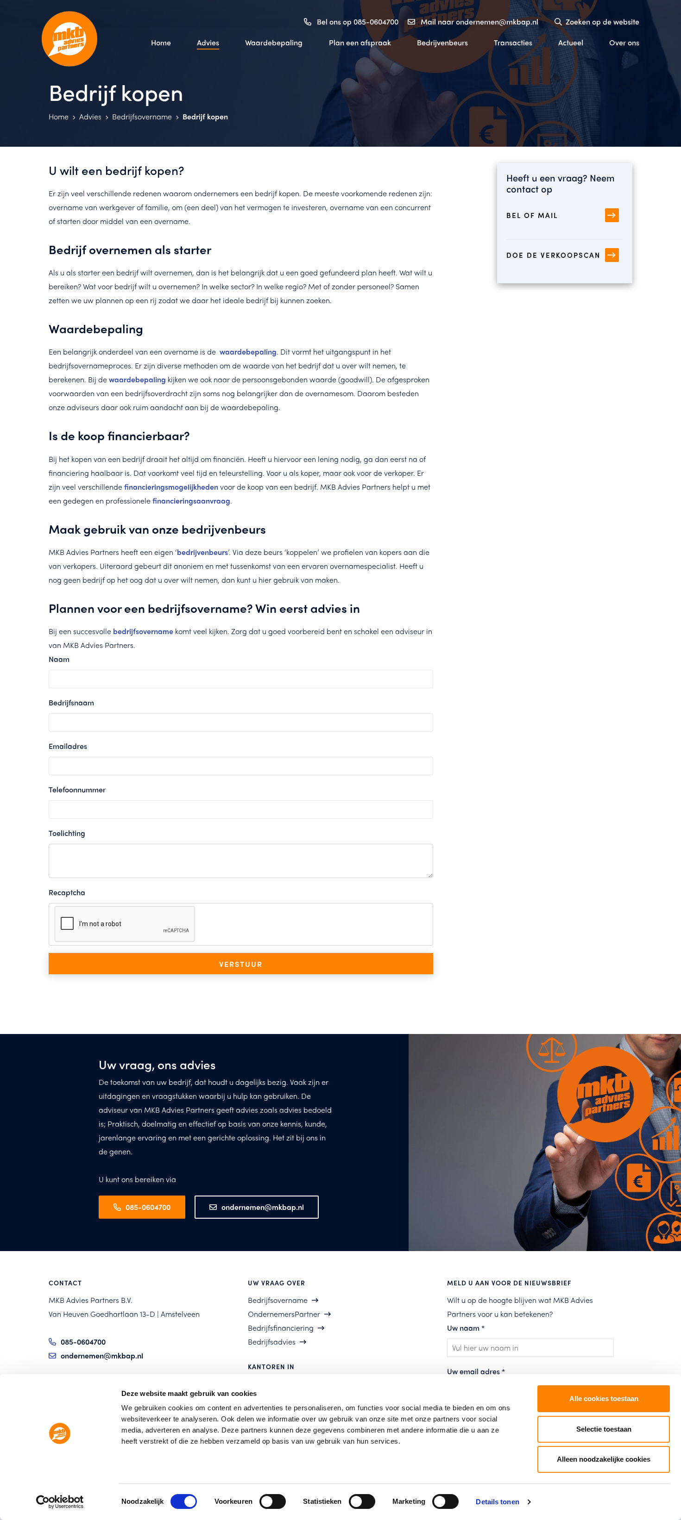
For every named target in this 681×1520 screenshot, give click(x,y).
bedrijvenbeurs (202, 552)
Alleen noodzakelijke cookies (603, 1459)
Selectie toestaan (603, 1429)
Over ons (624, 42)
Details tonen (497, 1502)
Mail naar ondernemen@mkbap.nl (479, 21)
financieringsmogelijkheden (171, 486)
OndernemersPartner (284, 1313)
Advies (208, 42)
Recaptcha (67, 892)
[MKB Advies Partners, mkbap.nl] (86, 39)
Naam (59, 659)
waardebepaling (248, 351)
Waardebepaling (274, 42)
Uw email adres (476, 1371)
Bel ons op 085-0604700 (357, 21)
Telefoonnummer (77, 789)
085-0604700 (148, 1207)
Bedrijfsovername (143, 116)
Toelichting (67, 833)
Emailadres (68, 746)
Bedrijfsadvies (272, 1341)
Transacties (513, 42)
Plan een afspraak (360, 42)
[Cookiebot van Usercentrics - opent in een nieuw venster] (60, 1502)
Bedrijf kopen (205, 116)
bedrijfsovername (143, 631)
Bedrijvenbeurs (442, 42)
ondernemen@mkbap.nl (262, 1207)
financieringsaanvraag (191, 500)
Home (161, 42)
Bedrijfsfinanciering (281, 1327)
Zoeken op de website (602, 21)
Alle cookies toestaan (603, 1398)
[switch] (272, 1501)
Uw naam (466, 1327)
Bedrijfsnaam (71, 702)
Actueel (570, 42)
